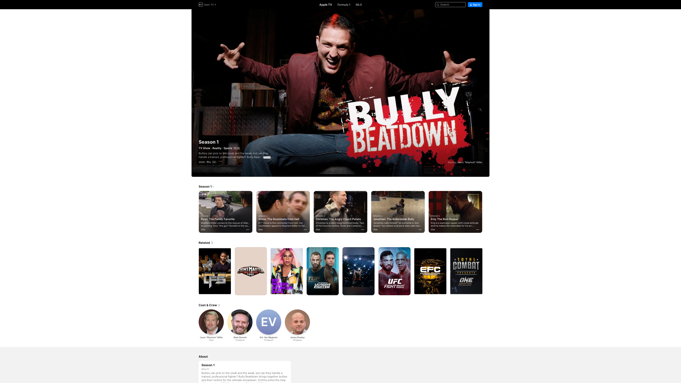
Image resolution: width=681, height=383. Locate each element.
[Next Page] (485, 211)
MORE (267, 157)
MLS (359, 4)
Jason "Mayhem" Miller (469, 162)
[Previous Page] (195, 211)
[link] (206, 243)
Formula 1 (343, 4)
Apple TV (325, 4)
